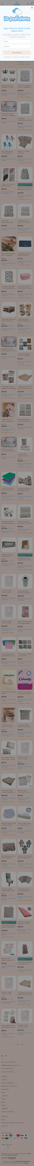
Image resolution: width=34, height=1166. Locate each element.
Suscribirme (17, 52)
